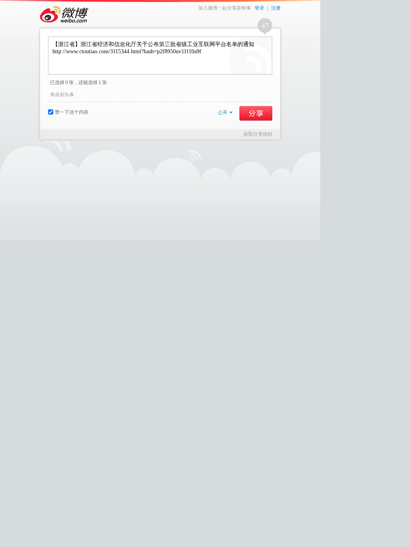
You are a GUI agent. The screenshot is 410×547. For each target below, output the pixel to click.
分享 (256, 113)
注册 (276, 8)
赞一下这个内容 (71, 112)
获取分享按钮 (257, 134)
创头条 (67, 94)
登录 (259, 8)
